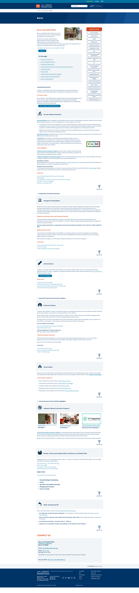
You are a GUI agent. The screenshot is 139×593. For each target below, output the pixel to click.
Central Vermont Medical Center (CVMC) (94, 66)
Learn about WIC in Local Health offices (47, 463)
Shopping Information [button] (47, 486)
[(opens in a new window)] (91, 423)
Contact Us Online (54, 576)
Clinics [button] (42, 482)
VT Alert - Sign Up (94, 84)
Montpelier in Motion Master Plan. (70, 162)
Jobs (80, 573)
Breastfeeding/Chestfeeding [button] (49, 480)
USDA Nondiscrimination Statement (46, 468)
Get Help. (41, 427)
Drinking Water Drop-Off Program (67, 511)
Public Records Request (95, 576)
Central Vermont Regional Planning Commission (49, 176)
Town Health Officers (94, 32)
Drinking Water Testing (94, 48)
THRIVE (94, 39)
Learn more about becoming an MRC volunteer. (49, 245)
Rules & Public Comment (96, 571)
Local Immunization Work (43, 282)
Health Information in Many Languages (47, 248)
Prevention (63, 427)
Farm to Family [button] (44, 489)
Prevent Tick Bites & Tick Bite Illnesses (47, 350)
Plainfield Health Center (94, 74)
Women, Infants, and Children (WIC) (50, 76)
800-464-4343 (52, 577)
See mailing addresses (42, 580)
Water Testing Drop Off (47, 79)
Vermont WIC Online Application (45, 475)
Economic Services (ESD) (94, 45)
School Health (44, 71)
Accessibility (81, 571)
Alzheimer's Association (43, 183)
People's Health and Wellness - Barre (94, 71)
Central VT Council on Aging (94, 81)
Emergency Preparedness (47, 64)
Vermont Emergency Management (94, 91)
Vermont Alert (40, 247)
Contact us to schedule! (45, 275)
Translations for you (98, 6)
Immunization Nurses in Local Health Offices (48, 284)
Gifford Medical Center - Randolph (94, 78)
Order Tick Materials (42, 352)
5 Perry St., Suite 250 (45, 543)
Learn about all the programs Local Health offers (49, 48)
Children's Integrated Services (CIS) (94, 59)
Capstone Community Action (94, 87)
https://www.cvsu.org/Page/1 (65, 383)
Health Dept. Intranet (95, 578)
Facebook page (92, 168)
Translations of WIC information (45, 467)
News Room (93, 573)
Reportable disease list (43, 327)
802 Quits (39, 178)
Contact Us (42, 50)
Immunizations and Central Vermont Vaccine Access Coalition (57, 67)
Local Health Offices (44, 10)
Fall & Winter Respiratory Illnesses (46, 287)
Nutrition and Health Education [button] (50, 484)
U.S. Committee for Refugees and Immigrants (94, 55)
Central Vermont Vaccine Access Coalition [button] (52, 298)
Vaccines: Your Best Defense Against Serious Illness (50, 286)
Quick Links (89, 1)
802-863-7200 (52, 579)
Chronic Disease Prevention (48, 62)
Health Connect (94, 42)
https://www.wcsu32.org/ (72, 390)
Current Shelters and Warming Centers (94, 96)
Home (38, 10)
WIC (94, 51)
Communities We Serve (47, 59)
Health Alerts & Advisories (96, 574)
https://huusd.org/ (64, 386)
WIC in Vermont (41, 465)
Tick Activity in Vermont (43, 348)
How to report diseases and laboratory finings (49, 326)
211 (94, 62)
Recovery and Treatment (90, 427)
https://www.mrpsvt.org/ (64, 388)
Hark (82, 585)
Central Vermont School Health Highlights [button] (52, 401)
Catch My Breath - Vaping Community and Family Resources (52, 179)
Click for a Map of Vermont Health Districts (49, 106)
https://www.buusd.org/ (64, 381)
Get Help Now (82, 574)
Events (97, 1)
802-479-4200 (45, 550)
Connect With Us (94, 35)
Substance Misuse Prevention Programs (51, 74)
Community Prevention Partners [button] (49, 193)
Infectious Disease (45, 69)
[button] (38, 6)
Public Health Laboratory (94, 99)
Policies (80, 576)
